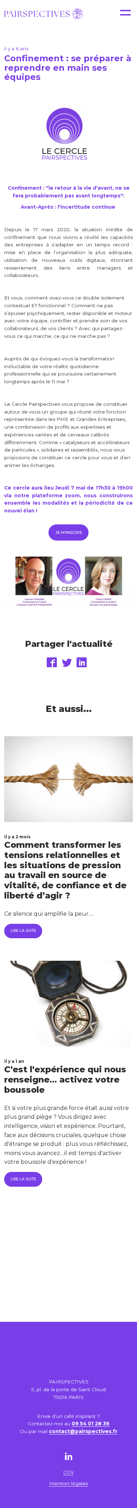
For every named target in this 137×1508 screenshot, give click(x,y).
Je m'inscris (69, 532)
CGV (68, 1472)
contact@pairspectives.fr (83, 1431)
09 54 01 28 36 (91, 1423)
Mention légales (68, 1483)
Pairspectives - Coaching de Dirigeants (43, 13)
